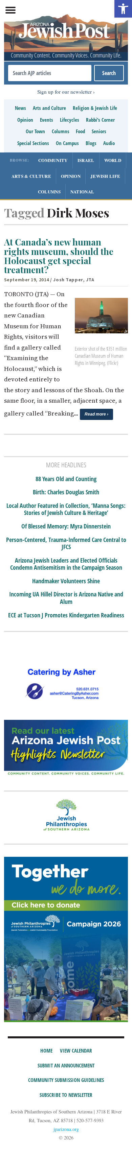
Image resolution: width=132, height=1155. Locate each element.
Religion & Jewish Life (95, 107)
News (20, 107)
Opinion (25, 119)
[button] (123, 9)
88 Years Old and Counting (66, 479)
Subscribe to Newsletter (66, 1094)
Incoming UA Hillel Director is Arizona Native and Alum (66, 598)
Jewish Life (105, 176)
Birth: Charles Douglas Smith (66, 492)
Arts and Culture (49, 107)
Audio (109, 143)
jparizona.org (66, 1129)
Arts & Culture (31, 176)
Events (46, 119)
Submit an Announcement (66, 1065)
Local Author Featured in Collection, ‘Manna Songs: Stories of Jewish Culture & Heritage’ (66, 509)
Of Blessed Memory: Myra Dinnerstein (66, 526)
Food (80, 131)
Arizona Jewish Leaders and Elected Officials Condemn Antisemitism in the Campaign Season (66, 564)
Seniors (99, 131)
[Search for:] (50, 73)
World (113, 160)
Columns (60, 131)
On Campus (67, 143)
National (82, 191)
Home (46, 1050)
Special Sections (33, 143)
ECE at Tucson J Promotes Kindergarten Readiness (66, 615)
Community (53, 160)
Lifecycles (69, 119)
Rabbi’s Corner (100, 119)
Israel (86, 160)
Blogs (91, 143)
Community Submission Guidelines (66, 1080)
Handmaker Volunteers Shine (66, 581)
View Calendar (76, 1050)
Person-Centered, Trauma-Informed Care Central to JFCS (66, 543)
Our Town (35, 131)
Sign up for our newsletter (64, 91)
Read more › (96, 414)
